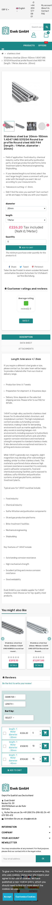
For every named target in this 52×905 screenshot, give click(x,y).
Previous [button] (2, 638)
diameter (10, 204)
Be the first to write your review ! (17, 683)
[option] (13, 643)
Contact (45, 11)
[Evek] (15, 30)
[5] (18, 657)
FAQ (43, 14)
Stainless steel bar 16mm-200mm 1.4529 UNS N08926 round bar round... (13, 647)
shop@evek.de (30, 819)
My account (46, 5)
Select (10, 718)
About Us (45, 8)
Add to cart (45, 733)
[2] (11, 657)
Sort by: (9, 711)
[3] (13, 657)
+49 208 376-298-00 (33, 812)
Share (13, 267)
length (9, 215)
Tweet (26, 267)
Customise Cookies (25, 897)
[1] (9, 657)
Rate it (26, 321)
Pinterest (39, 267)
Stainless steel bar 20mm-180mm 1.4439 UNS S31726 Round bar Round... (38, 647)
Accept (8, 897)
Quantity (10, 237)
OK (43, 859)
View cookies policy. (29, 889)
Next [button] (49, 638)
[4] (16, 657)
